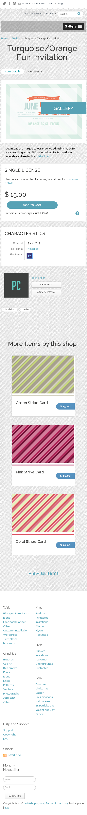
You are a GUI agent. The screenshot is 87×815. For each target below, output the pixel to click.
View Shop (46, 284)
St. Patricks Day (45, 705)
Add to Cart (32, 205)
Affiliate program (34, 803)
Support (8, 730)
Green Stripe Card (32, 403)
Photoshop (32, 248)
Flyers (39, 630)
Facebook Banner (14, 622)
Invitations (42, 622)
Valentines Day (45, 709)
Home (4, 38)
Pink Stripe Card (30, 472)
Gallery (63, 108)
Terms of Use (53, 803)
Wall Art (41, 626)
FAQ (5, 738)
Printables (42, 617)
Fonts (6, 672)
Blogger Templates (16, 613)
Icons (6, 617)
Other (7, 626)
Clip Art (7, 663)
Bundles (41, 684)
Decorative (10, 668)
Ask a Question (46, 292)
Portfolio (16, 38)
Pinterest (14, 3)
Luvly (66, 803)
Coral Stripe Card (31, 541)
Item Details (12, 71)
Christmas (42, 688)
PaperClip (38, 278)
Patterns (8, 685)
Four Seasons (44, 697)
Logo (6, 680)
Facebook (9, 3)
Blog (7, 807)
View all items (44, 573)
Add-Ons (9, 697)
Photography (11, 693)
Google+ (20, 3)
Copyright (9, 734)
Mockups (9, 643)
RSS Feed (14, 755)
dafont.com (44, 156)
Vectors (8, 689)
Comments (35, 71)
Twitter (4, 3)
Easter (40, 692)
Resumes (42, 634)
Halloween (43, 701)
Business (41, 613)
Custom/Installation (15, 630)
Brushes (8, 659)
